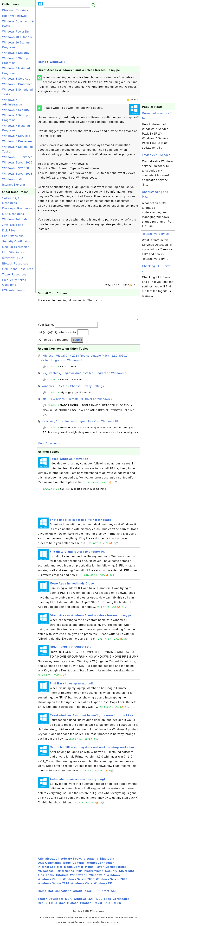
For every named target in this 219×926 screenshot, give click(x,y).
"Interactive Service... (156, 233)
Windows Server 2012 (17, 168)
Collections (63, 891)
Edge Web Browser (15, 15)
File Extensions (13, 236)
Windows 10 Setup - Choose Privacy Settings (73, 386)
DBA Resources (13, 213)
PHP (79, 871)
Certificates (121, 898)
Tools (50, 875)
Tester (42, 898)
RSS (96, 891)
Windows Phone (49, 879)
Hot (50, 891)
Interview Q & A (12, 258)
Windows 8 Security (15, 52)
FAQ (107, 903)
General (78, 862)
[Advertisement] (18, 344)
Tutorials (62, 875)
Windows (80, 898)
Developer (56, 898)
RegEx (42, 903)
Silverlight (126, 871)
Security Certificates (16, 241)
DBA (68, 898)
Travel (97, 903)
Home (42, 61)
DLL (99, 898)
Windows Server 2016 (17, 162)
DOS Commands (50, 862)
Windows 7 (97, 875)
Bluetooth (107, 858)
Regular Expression (15, 246)
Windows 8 (57, 61)
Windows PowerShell (16, 31)
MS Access (46, 871)
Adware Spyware (73, 858)
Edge (67, 862)
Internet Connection (100, 862)
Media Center (73, 866)
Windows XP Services (17, 157)
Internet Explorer (13, 184)
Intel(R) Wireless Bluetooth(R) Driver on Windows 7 (77, 399)
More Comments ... (50, 443)
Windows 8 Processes (17, 84)
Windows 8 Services (16, 78)
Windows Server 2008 (17, 173)
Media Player (94, 866)
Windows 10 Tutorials (17, 37)
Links (53, 903)
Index (88, 891)
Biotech (73, 903)
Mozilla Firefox (116, 866)
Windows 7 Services (16, 135)
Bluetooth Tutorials (15, 10)
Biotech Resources (15, 263)
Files (107, 898)
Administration (48, 858)
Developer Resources (17, 208)
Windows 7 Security (15, 110)
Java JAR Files (12, 224)
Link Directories (13, 252)
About (77, 891)
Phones (85, 903)
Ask (114, 891)
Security (111, 871)
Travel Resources (14, 274)
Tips (41, 875)
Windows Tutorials (15, 219)
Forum (116, 903)
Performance (64, 871)
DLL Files (8, 230)
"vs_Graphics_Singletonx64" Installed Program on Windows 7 (84, 373)
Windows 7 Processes (17, 141)
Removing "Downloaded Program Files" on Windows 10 (80, 421)
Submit (77, 339)
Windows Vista (12, 179)
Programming (94, 871)
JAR (91, 898)
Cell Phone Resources (17, 269)
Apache (92, 858)
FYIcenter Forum (13, 290)
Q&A (62, 903)
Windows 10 (79, 875)
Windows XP (103, 883)
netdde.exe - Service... (157, 155)
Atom (105, 891)
